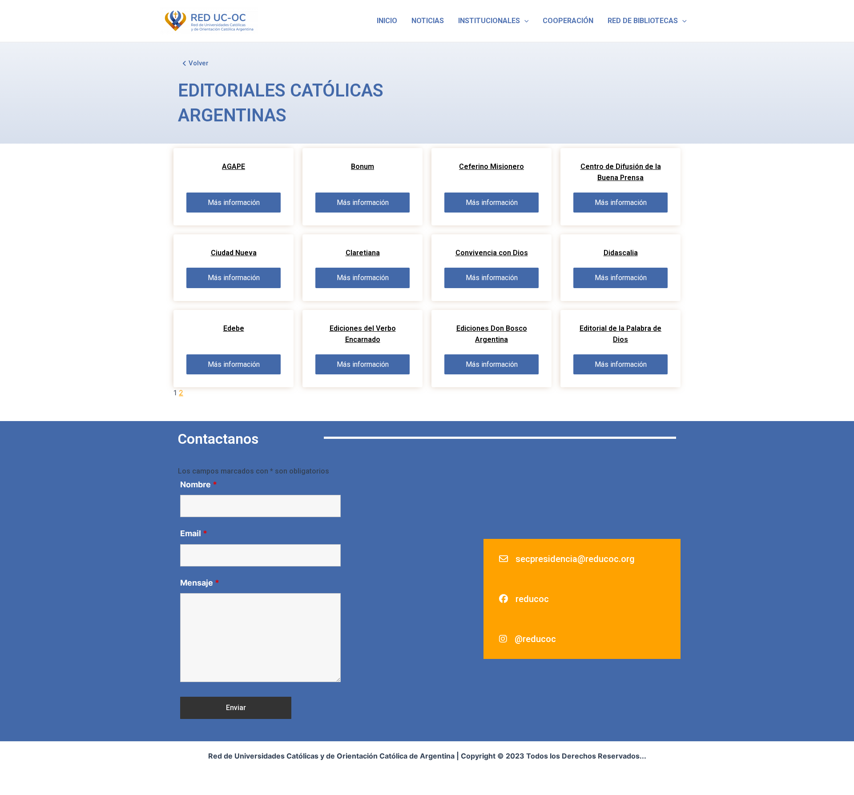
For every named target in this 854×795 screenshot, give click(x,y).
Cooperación (568, 20)
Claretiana (363, 253)
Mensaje (199, 582)
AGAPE (233, 166)
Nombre (198, 484)
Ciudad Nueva (234, 253)
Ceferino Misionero (491, 166)
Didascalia (621, 253)
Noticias (427, 20)
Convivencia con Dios (491, 253)
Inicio (387, 20)
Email (193, 533)
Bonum (362, 166)
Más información (234, 202)
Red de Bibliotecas (643, 20)
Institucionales (489, 20)
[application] (524, 21)
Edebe (233, 328)
